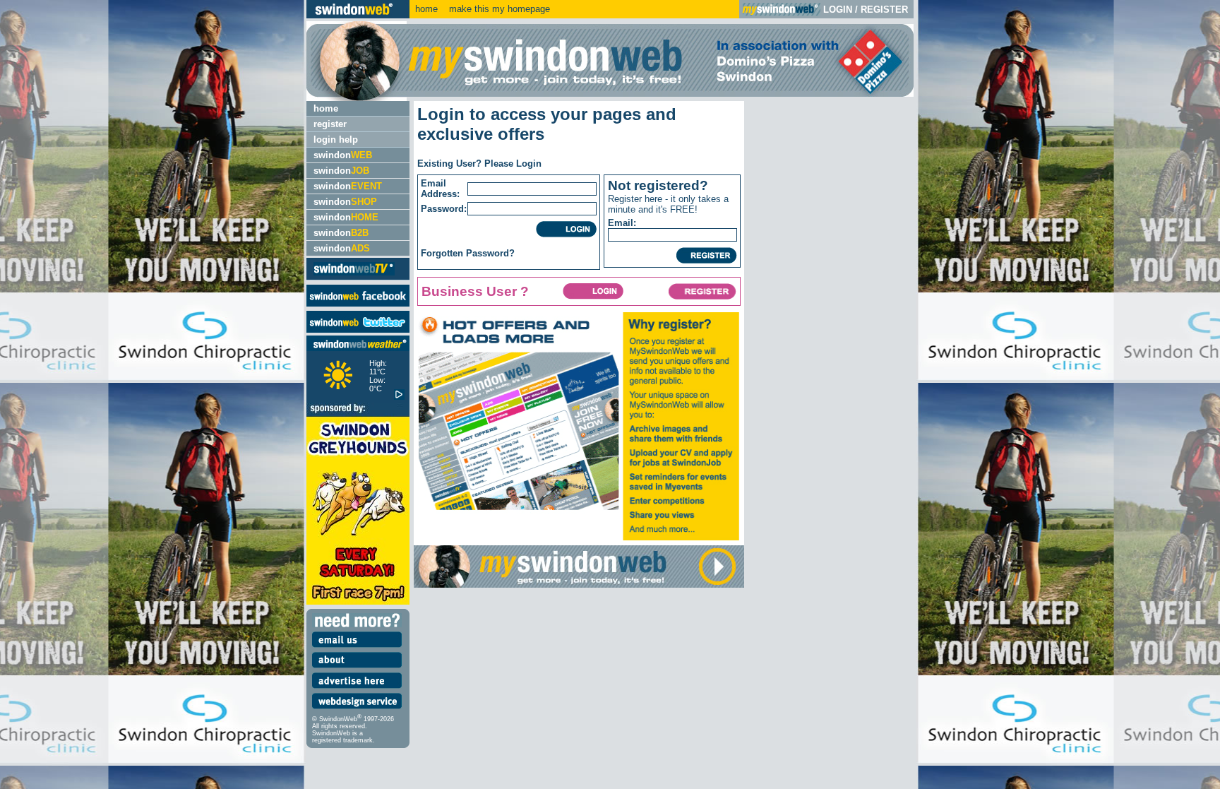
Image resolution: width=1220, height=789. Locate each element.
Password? (490, 253)
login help (335, 139)
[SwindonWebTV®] (354, 274)
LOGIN (837, 9)
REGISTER (884, 9)
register (330, 124)
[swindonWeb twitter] (357, 329)
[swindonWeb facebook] (357, 303)
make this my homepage (498, 9)
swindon (342, 155)
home (426, 9)
